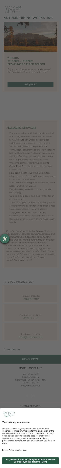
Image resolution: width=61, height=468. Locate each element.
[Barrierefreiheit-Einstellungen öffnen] (4, 238)
